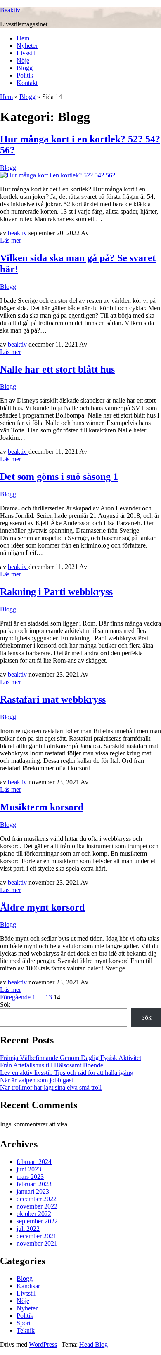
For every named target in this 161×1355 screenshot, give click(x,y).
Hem (23, 38)
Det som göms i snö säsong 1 (59, 476)
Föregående (15, 997)
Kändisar (28, 1285)
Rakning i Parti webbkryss (56, 591)
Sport (24, 1323)
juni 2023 (29, 1169)
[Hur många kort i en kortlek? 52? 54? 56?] (57, 175)
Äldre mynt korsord (42, 907)
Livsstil (26, 53)
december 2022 (37, 1198)
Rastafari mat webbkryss (53, 699)
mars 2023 (30, 1176)
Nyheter (27, 45)
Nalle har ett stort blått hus (57, 369)
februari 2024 (34, 1161)
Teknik (26, 1330)
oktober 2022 (34, 1213)
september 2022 (37, 1221)
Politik (25, 75)
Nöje (23, 60)
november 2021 (37, 1243)
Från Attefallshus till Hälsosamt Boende (51, 1065)
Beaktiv (10, 10)
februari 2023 (34, 1183)
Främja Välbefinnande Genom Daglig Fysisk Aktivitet (70, 1057)
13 (48, 997)
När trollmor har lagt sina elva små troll (51, 1087)
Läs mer (10, 240)
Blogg (25, 67)
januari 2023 (33, 1191)
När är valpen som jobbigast (36, 1080)
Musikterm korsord (41, 807)
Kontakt (27, 82)
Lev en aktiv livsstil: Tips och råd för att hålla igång (66, 1072)
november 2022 (37, 1206)
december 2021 (37, 1235)
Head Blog (93, 1344)
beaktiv (18, 232)
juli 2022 (28, 1228)
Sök (5, 1004)
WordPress (43, 1344)
